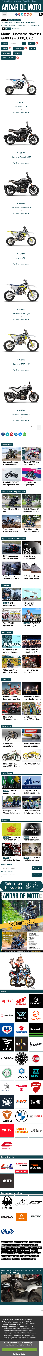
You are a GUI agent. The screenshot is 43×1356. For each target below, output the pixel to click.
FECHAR (19, 1349)
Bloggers (16, 1259)
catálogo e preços (15, 20)
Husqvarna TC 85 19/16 (21, 364)
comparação (16, 29)
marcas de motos (6, 23)
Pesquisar (36, 868)
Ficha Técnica (14, 1319)
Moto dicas (6, 773)
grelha (8, 29)
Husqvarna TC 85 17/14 (21, 314)
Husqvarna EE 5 (21, 107)
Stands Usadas (36, 1248)
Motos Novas (35, 1242)
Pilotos (24, 1259)
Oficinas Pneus (24, 1250)
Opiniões (5, 585)
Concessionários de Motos (17, 1248)
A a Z (30, 43)
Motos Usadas (7, 1242)
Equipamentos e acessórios (13, 538)
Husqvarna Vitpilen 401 (21, 414)
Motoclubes (6, 1259)
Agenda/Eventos (21, 1242)
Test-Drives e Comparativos (13, 491)
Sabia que (6, 726)
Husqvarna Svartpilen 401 (21, 208)
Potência (17, 53)
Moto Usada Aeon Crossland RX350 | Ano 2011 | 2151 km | (21, 1271)
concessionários (19, 23)
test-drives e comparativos (17, 25)
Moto (4, 48)
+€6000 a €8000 (8, 58)
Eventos (5, 820)
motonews (4, 25)
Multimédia (6, 632)
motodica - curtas (33, 25)
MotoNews (6, 444)
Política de (19, 1354)
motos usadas (26, 20)
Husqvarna (18, 48)
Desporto (5, 679)
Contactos (5, 1319)
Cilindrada (6, 53)
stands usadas (30, 23)
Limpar (5, 43)
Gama (32, 48)
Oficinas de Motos (8, 1250)
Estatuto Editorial (26, 1319)
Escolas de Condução (29, 1256)
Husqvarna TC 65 (21, 258)
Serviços (32, 1259)
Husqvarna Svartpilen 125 (21, 157)
